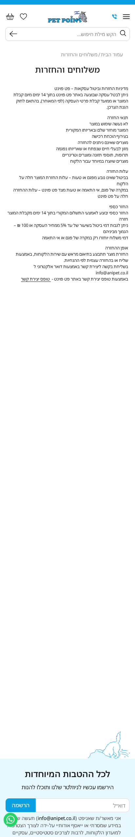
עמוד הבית (112, 54)
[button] (126, 16)
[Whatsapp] (10, 820)
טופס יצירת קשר (36, 279)
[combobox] (68, 33)
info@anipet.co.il (56, 818)
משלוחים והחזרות (79, 54)
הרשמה (20, 805)
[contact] (115, 17)
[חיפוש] (15, 33)
